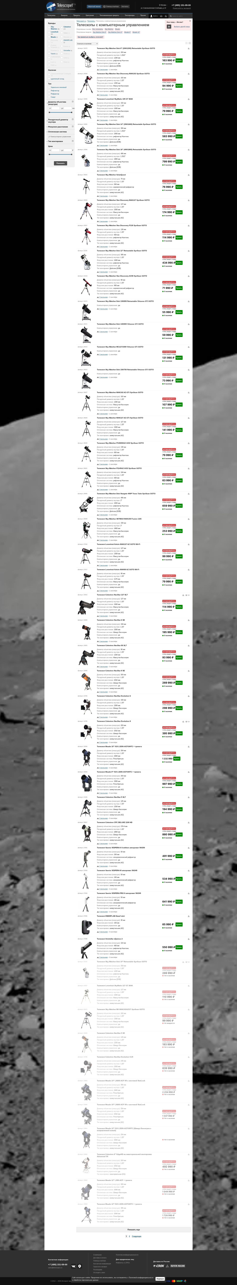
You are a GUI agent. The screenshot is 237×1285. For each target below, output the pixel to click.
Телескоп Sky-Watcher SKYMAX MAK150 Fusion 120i (119, 519)
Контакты (125, 6)
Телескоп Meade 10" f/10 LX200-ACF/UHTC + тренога (119, 746)
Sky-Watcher (109, 29)
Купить (179, 60)
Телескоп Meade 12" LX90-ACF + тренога (114, 1180)
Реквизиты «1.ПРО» (123, 1263)
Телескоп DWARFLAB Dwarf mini (111, 916)
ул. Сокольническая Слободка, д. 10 (153, 8)
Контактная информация (102, 1264)
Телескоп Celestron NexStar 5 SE (111, 1033)
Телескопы (51, 15)
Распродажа (97, 1269)
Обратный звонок (94, 6)
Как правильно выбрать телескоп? (90, 37)
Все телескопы (97, 29)
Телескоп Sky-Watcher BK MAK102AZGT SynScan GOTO (121, 1009)
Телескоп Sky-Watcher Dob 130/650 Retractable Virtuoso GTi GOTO (125, 301)
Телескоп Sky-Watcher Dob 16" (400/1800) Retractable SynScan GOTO (126, 149)
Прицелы (76, 15)
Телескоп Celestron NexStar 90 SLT (112, 645)
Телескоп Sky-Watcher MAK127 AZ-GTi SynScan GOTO (120, 418)
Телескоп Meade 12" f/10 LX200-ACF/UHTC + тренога (119, 1204)
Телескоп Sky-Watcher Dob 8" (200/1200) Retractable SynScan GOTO (126, 48)
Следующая (136, 1236)
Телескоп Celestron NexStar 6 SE (111, 620)
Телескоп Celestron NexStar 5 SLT (111, 797)
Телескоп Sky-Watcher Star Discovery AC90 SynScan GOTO (122, 276)
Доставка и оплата (99, 1258)
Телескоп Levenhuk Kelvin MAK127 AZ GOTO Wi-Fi (118, 544)
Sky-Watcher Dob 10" (115, 32)
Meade (117, 29)
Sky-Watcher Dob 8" (99, 32)
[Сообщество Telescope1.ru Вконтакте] (73, 1266)
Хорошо (160, 1279)
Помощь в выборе (112, 6)
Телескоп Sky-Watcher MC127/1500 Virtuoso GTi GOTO (120, 347)
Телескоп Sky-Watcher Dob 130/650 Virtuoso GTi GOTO (120, 324)
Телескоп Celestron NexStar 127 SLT (112, 595)
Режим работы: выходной (182, 8)
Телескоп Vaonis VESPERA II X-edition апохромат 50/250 (121, 848)
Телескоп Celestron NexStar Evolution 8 (114, 721)
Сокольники (103, 69)
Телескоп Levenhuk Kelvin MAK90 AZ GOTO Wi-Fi (118, 569)
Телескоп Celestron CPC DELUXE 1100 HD (114, 822)
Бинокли (64, 15)
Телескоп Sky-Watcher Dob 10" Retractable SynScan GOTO (122, 962)
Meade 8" (127, 32)
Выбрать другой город (182, 26)
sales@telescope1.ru (55, 1268)
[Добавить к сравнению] (188, 48)
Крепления (90, 15)
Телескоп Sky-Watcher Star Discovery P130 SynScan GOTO (122, 225)
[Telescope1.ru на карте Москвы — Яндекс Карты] (79, 1266)
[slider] (49, 112)
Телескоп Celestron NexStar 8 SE (111, 671)
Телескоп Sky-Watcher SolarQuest (111, 175)
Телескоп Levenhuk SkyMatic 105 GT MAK (115, 99)
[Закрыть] (190, 21)
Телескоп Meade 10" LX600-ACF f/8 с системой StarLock (121, 1105)
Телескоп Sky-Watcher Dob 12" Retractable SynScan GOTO (122, 251)
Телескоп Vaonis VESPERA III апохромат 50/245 (117, 870)
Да (169, 26)
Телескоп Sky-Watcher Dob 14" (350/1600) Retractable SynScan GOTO (126, 124)
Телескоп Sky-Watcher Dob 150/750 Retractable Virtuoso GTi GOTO (125, 370)
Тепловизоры (130, 15)
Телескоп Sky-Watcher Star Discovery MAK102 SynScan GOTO (123, 74)
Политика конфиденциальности (127, 1255)
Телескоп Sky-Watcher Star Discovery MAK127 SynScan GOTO (123, 200)
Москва (163, 5)
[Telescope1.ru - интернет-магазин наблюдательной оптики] (61, 6)
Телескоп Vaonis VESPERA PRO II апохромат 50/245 (119, 893)
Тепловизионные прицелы (109, 15)
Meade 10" (136, 32)
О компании (97, 1255)
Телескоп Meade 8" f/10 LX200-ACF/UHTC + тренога (119, 772)
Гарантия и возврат (100, 1267)
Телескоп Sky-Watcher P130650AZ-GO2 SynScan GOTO (120, 443)
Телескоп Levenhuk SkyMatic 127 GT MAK (115, 986)
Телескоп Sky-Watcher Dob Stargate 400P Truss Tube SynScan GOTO (126, 494)
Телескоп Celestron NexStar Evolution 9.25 (115, 1057)
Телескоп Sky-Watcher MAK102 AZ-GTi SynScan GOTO (120, 392)
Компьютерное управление (61, 137)
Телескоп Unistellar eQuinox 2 (110, 939)
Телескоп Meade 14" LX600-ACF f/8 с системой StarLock (121, 1081)
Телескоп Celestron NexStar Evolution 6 (114, 696)
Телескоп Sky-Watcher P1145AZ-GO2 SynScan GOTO (119, 468)
